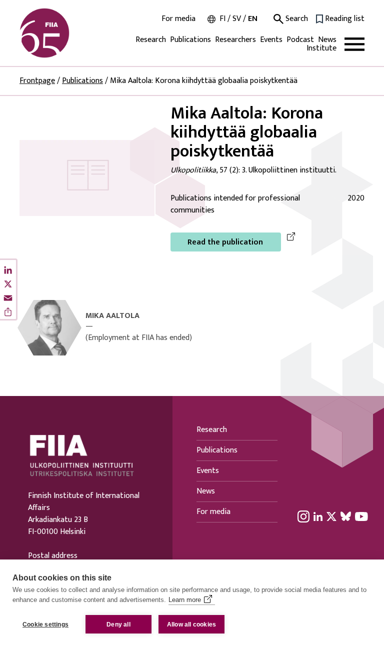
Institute (321, 48)
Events (271, 39)
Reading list (344, 19)
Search (296, 19)
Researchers (235, 39)
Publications (190, 39)
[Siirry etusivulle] (68, 33)
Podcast (300, 39)
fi (223, 19)
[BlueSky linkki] (345, 516)
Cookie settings (45, 624)
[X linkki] (331, 516)
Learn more (184, 600)
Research (151, 39)
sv (236, 19)
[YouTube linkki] (361, 516)
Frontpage (37, 81)
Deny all (118, 624)
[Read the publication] (87, 177)
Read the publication (225, 242)
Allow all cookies (191, 624)
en (253, 19)
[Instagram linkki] (304, 516)
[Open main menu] (354, 44)
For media (179, 19)
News (327, 39)
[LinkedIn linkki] (318, 516)
